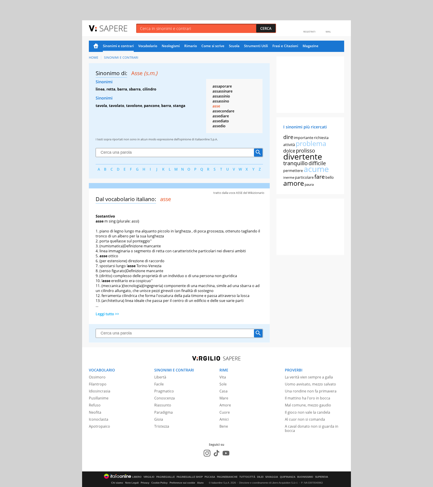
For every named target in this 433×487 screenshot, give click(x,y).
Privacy (145, 482)
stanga (179, 105)
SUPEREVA (321, 477)
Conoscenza (164, 398)
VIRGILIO (148, 477)
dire (288, 137)
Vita (222, 377)
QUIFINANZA (287, 477)
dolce (289, 151)
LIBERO (137, 477)
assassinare (222, 91)
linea (100, 89)
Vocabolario (147, 46)
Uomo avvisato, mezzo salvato (310, 384)
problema (311, 143)
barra (122, 89)
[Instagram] (207, 453)
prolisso (305, 150)
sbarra (135, 89)
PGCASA (210, 477)
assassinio (221, 96)
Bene (223, 426)
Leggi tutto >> (107, 313)
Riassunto (162, 405)
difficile (317, 163)
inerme (288, 177)
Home (95, 46)
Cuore (224, 412)
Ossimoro (97, 377)
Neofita (95, 412)
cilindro (149, 89)
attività (289, 144)
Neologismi (171, 46)
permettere (293, 170)
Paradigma (163, 412)
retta (110, 89)
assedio (219, 125)
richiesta (321, 137)
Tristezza (161, 426)
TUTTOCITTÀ (247, 477)
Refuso (95, 405)
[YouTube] (226, 453)
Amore (225, 405)
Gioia (158, 419)
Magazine (310, 46)
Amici (224, 419)
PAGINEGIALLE (165, 477)
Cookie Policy (159, 482)
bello (329, 177)
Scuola (234, 46)
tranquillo (295, 163)
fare (319, 176)
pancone (151, 105)
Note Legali (132, 482)
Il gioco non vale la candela (307, 412)
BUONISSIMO (305, 477)
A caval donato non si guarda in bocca (311, 428)
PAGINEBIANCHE (227, 477)
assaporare (222, 86)
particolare (304, 177)
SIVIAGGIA (271, 477)
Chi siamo (117, 482)
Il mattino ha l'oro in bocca (307, 398)
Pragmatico (164, 391)
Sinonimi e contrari (118, 46)
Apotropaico (99, 426)
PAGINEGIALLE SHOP (190, 477)
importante (303, 137)
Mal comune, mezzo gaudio (308, 405)
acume (316, 168)
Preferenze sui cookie (182, 482)
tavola (101, 105)
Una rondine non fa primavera (310, 391)
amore (293, 183)
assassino (220, 101)
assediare (220, 116)
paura (309, 184)
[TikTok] (216, 453)
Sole (223, 384)
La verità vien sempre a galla (309, 377)
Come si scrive (212, 46)
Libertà (160, 377)
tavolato (116, 105)
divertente (302, 156)
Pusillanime (98, 398)
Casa (223, 391)
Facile (159, 384)
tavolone (134, 105)
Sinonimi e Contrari (121, 57)
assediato (220, 120)
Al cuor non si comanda (305, 419)
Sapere (113, 28)
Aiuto (200, 482)
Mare (223, 398)
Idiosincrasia (99, 391)
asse (216, 106)
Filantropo (97, 384)
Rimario (190, 46)
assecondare (223, 111)
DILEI (260, 477)
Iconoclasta (98, 419)
